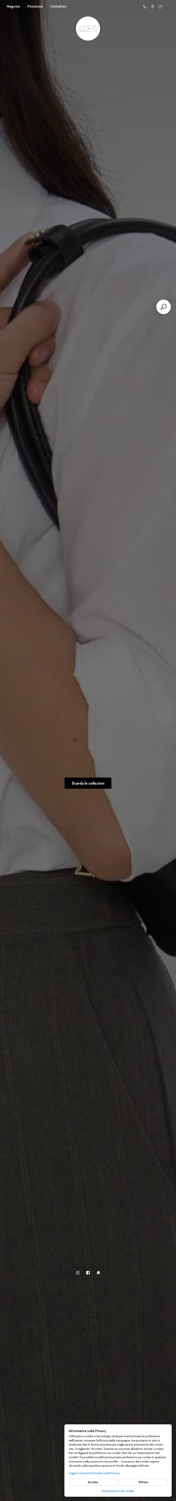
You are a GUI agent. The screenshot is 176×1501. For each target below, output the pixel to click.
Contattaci (58, 6)
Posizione (35, 6)
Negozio (13, 6)
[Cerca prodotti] (163, 307)
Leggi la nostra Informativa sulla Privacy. (94, 1473)
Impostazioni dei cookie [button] (118, 1491)
